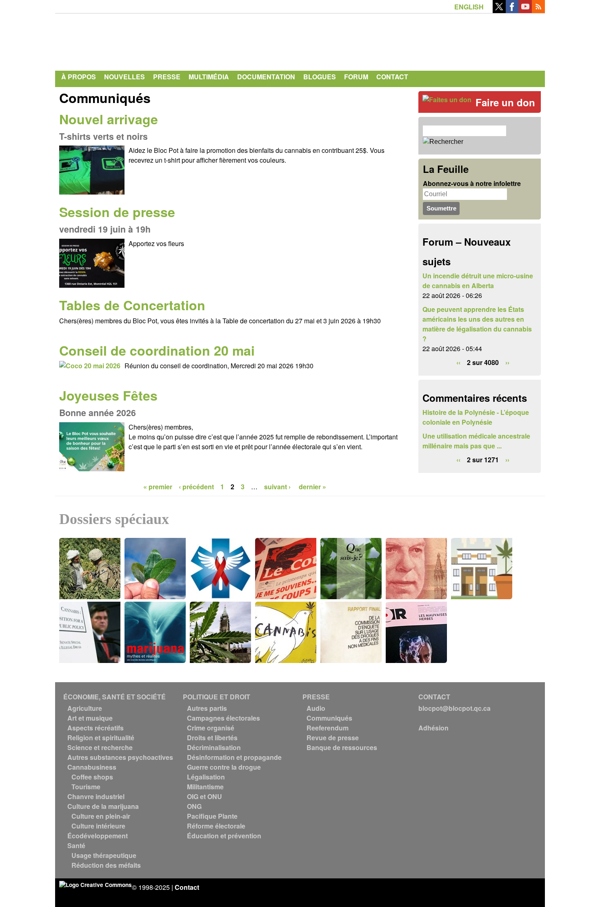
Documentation (266, 76)
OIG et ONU (204, 796)
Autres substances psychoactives (120, 757)
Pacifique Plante (212, 816)
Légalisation (206, 777)
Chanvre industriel (95, 796)
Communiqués (329, 718)
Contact (392, 76)
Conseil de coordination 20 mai (157, 350)
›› (507, 362)
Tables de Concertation (132, 305)
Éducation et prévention (224, 835)
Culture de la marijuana (103, 806)
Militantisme (205, 786)
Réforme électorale (216, 826)
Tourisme (85, 786)
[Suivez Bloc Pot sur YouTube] (525, 10)
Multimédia (209, 76)
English (469, 6)
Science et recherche (100, 747)
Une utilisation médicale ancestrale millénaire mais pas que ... (476, 440)
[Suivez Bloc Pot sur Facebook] (512, 10)
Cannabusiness (91, 767)
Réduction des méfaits (106, 865)
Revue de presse (333, 737)
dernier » (312, 486)
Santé (76, 845)
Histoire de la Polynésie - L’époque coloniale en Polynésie (475, 417)
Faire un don (505, 102)
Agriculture (84, 708)
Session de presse (117, 211)
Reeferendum (328, 727)
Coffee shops (92, 777)
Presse (166, 76)
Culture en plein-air (100, 816)
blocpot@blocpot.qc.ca (454, 708)
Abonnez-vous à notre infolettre (472, 183)
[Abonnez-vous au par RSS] (538, 10)
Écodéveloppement (97, 835)
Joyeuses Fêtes (108, 395)
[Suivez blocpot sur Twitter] (499, 10)
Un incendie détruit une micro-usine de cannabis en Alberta (477, 280)
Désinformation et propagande (234, 757)
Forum (356, 76)
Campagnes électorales (223, 718)
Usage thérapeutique (103, 855)
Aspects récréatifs (95, 727)
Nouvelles (124, 76)
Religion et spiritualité (100, 737)
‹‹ (458, 362)
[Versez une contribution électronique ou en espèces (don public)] (446, 99)
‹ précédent (196, 486)
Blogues (319, 76)
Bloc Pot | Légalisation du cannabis (134, 40)
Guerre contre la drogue (224, 767)
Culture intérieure (98, 826)
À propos (78, 76)
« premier (157, 486)
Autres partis (207, 708)
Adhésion (433, 727)
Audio (316, 708)
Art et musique (90, 718)
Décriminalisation (214, 747)
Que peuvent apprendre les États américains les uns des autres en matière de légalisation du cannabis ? (477, 324)
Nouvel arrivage (108, 119)
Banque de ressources (342, 747)
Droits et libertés (212, 737)
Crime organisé (210, 727)
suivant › (278, 486)
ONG (194, 806)
